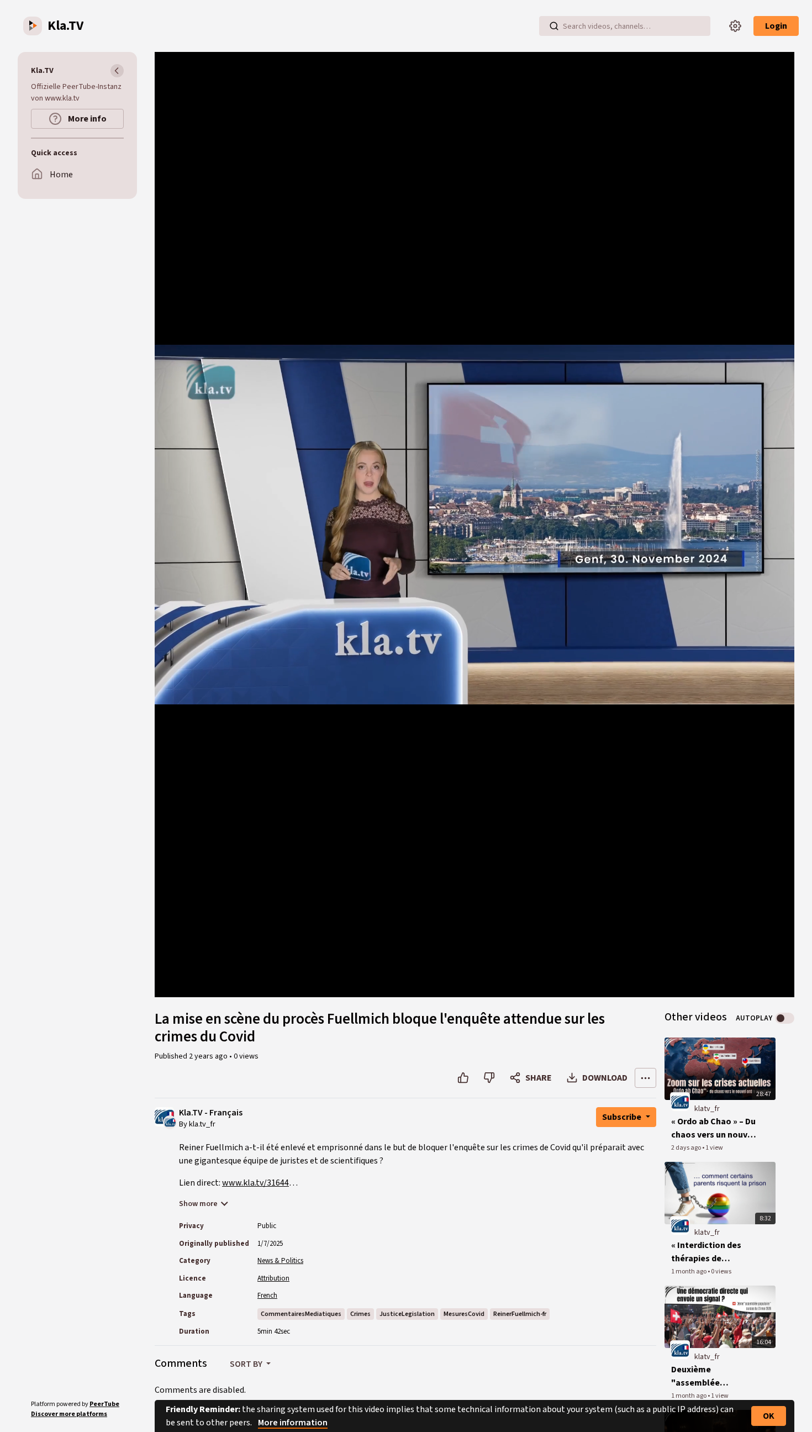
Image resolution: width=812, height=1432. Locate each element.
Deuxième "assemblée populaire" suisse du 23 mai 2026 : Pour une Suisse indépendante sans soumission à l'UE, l (714, 1376)
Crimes (360, 1314)
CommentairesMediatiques (301, 1314)
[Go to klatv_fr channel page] (170, 1121)
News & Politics (280, 1261)
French (267, 1296)
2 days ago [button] (686, 1147)
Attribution (273, 1278)
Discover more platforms (69, 1414)
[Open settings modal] (735, 26)
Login (776, 26)
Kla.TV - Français (210, 1113)
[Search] (554, 26)
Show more (198, 1203)
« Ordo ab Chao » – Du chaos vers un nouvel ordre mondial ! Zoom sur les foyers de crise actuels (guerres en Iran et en (714, 1128)
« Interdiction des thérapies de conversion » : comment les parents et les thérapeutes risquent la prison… (714, 1252)
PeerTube (104, 1404)
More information (293, 1423)
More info (86, 119)
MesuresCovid (464, 1314)
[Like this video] (463, 1078)
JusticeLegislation (407, 1314)
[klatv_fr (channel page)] (680, 1101)
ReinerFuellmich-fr (519, 1314)
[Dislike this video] (489, 1078)
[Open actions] (645, 1078)
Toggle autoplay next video (784, 1018)
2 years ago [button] (209, 1056)
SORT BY (247, 1364)
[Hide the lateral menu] (117, 70)
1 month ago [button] (689, 1271)
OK (768, 1416)
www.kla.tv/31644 (255, 1183)
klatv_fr (707, 1108)
